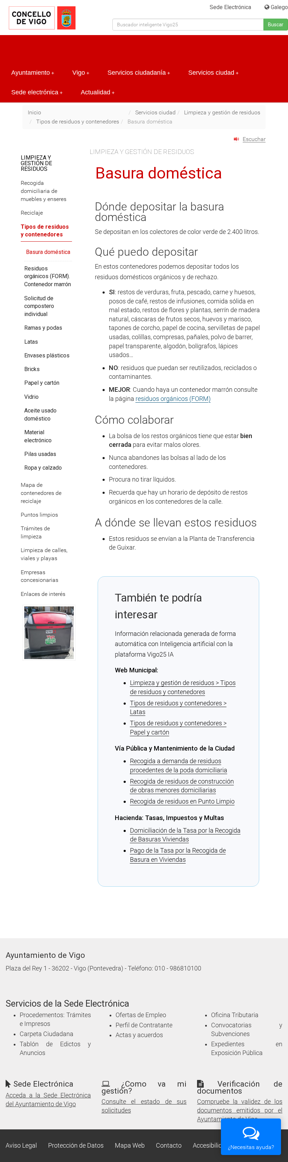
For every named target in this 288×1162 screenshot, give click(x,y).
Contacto (169, 1145)
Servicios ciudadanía (138, 72)
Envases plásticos (47, 355)
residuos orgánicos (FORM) (173, 398)
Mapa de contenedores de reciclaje (41, 493)
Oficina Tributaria (234, 1015)
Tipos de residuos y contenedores (77, 121)
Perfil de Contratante (144, 1025)
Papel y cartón (41, 383)
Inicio (34, 112)
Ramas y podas (43, 327)
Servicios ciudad (213, 72)
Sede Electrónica (230, 7)
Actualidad (97, 92)
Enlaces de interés (43, 594)
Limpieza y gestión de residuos (222, 112)
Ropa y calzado (43, 467)
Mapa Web (130, 1145)
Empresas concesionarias (39, 576)
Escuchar (254, 139)
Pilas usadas (40, 454)
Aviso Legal (21, 1145)
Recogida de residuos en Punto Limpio (182, 801)
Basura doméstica (48, 252)
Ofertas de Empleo (141, 1015)
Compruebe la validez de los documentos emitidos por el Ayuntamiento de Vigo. (239, 1110)
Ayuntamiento (32, 72)
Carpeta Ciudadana (46, 1033)
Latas (31, 341)
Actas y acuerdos (139, 1035)
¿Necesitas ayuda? (251, 1147)
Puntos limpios (39, 514)
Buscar (275, 24)
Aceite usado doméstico (40, 414)
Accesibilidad (211, 1145)
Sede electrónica (37, 92)
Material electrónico (38, 436)
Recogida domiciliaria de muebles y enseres (43, 191)
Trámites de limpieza (35, 532)
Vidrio (31, 397)
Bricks (32, 369)
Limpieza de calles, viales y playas (44, 554)
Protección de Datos (76, 1145)
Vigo (80, 72)
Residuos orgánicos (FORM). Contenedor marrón (47, 276)
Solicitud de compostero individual (39, 306)
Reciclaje (32, 212)
